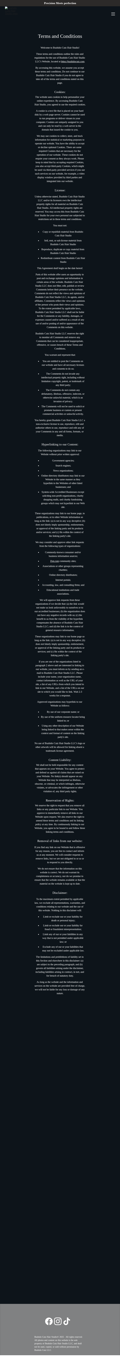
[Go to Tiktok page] (66, 1321)
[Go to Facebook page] (49, 1321)
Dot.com (54, 561)
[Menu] (113, 14)
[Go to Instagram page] (58, 1321)
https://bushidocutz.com (72, 61)
